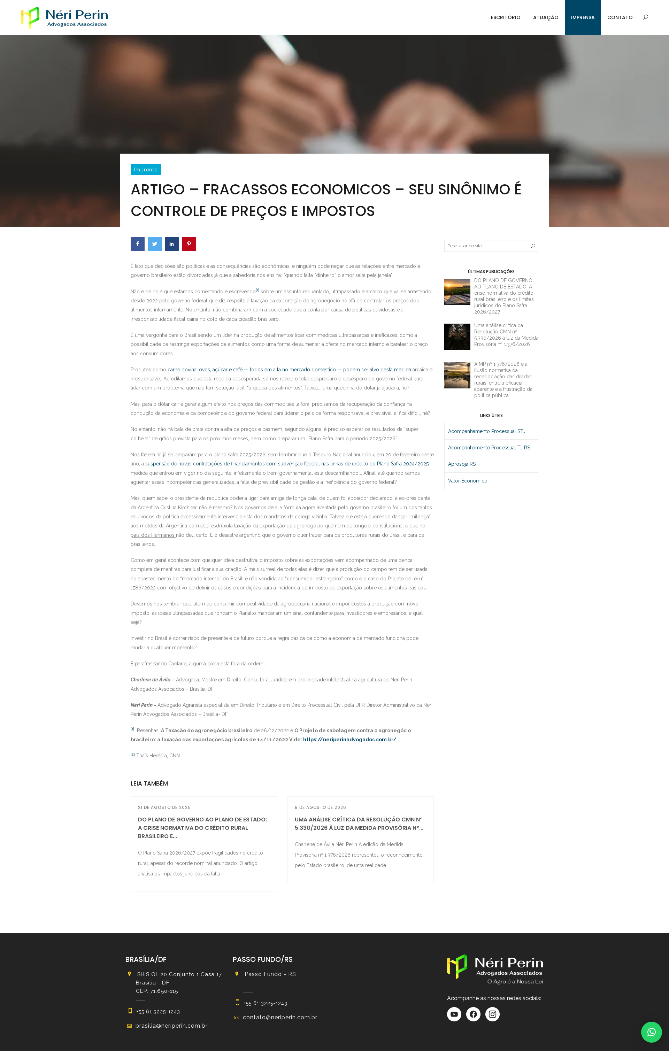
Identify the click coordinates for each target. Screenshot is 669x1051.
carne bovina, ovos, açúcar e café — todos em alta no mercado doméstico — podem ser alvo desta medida (289, 369)
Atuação (546, 17)
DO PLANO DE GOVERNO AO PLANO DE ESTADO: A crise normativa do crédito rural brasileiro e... (202, 828)
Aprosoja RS (462, 464)
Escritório (506, 17)
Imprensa (583, 17)
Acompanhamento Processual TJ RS (489, 447)
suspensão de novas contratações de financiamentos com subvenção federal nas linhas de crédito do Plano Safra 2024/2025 (287, 463)
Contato (620, 17)
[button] (651, 1032)
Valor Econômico (467, 481)
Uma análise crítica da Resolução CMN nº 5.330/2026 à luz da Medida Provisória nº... (359, 824)
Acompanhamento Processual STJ (486, 431)
